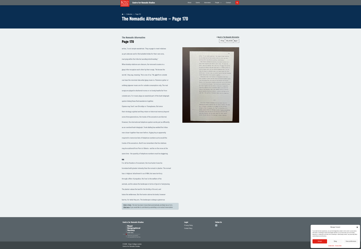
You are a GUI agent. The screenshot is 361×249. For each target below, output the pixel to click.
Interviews (207, 2)
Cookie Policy (331, 245)
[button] (357, 227)
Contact (228, 2)
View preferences (351, 241)
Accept (320, 241)
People (217, 2)
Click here (126, 207)
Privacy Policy (338, 245)
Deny (335, 241)
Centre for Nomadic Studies (143, 3)
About (189, 2)
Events (198, 2)
